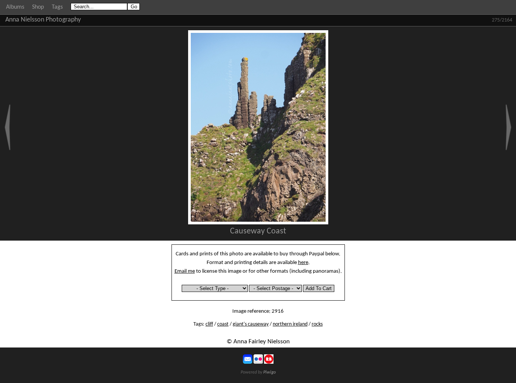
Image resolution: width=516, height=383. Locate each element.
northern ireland (290, 324)
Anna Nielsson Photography (43, 19)
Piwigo (269, 372)
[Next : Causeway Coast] (508, 127)
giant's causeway (251, 324)
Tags (57, 7)
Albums (15, 7)
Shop (38, 7)
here (303, 262)
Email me (185, 271)
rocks (317, 324)
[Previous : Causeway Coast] (7, 127)
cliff (209, 324)
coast (223, 324)
